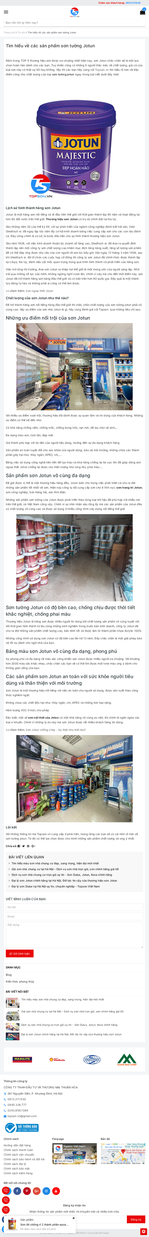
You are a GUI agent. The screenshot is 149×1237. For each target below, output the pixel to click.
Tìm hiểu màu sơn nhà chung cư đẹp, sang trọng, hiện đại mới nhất (55, 863)
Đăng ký (136, 1219)
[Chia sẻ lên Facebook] (19, 846)
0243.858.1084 (18, 1110)
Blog (9, 974)
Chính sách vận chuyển (19, 1154)
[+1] (33, 846)
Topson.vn (102, 69)
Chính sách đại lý (15, 1163)
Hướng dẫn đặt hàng (17, 1145)
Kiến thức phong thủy (20, 981)
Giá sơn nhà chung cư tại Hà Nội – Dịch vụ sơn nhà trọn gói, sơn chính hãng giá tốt (65, 869)
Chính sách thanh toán (18, 1150)
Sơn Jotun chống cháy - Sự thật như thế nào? (56, 729)
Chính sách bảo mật (17, 1168)
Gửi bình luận (21, 953)
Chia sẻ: (11, 846)
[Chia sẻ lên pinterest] (28, 846)
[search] (142, 22)
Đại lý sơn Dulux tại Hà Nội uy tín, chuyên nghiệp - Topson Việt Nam (56, 886)
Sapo (106, 1232)
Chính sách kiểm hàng (18, 1173)
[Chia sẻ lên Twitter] (24, 846)
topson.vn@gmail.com (22, 1116)
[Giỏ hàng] (141, 12)
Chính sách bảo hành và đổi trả (24, 1159)
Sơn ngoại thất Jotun (39, 290)
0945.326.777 (17, 1104)
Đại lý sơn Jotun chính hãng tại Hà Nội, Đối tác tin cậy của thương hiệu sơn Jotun (64, 880)
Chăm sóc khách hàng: (119, 2)
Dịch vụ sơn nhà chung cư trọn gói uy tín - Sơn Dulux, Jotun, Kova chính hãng (62, 874)
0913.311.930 (17, 1099)
